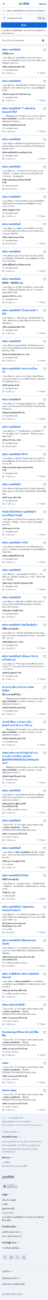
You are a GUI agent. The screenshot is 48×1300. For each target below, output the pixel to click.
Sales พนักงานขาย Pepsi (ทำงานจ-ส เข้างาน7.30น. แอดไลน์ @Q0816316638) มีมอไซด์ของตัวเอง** (20, 757)
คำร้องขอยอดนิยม (10, 1132)
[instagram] (11, 1257)
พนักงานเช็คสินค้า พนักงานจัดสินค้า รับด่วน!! (20, 975)
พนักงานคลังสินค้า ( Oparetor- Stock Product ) (18, 908)
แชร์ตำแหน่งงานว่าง (11, 1232)
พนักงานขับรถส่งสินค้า (13, 1004)
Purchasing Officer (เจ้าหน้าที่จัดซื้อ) (20, 1034)
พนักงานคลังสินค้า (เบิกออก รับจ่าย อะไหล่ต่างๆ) (20, 658)
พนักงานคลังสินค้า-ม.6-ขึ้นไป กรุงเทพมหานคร (21, 1145)
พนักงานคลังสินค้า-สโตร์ (15, 542)
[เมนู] (3, 3)
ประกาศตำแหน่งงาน (11, 1236)
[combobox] (8, 1271)
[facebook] (4, 1257)
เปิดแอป (42, 4)
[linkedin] (24, 1257)
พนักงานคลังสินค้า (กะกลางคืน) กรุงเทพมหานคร (21, 1141)
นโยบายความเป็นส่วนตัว (13, 1284)
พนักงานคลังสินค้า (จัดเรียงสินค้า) (19, 624)
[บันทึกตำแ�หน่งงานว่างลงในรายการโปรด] (45, 722)
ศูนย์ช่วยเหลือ (8, 1208)
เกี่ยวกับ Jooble (9, 1200)
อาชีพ (5, 1204)
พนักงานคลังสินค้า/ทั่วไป (15, 454)
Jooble (19, 1294)
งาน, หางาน (7, 1212)
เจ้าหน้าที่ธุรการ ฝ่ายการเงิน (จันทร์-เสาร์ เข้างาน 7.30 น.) (17, 723)
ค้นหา (24, 25)
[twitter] (17, 1257)
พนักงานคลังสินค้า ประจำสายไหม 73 (19, 370)
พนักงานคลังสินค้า (11, 49)
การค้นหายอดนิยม (10, 1248)
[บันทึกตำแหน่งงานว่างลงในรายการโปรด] (45, 50)
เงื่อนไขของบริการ (10, 1278)
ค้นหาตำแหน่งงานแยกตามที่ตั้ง (14, 1166)
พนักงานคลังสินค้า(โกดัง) (15, 875)
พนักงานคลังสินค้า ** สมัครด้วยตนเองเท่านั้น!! (18, 110)
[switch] (44, 40)
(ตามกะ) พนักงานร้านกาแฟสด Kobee (18, 689)
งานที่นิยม (6, 1162)
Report (43, 73)
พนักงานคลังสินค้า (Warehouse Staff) (19, 942)
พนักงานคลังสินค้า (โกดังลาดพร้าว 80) (20, 312)
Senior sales (9, 1090)
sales (5, 1062)
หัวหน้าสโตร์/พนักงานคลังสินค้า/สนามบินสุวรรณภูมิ (19, 513)
